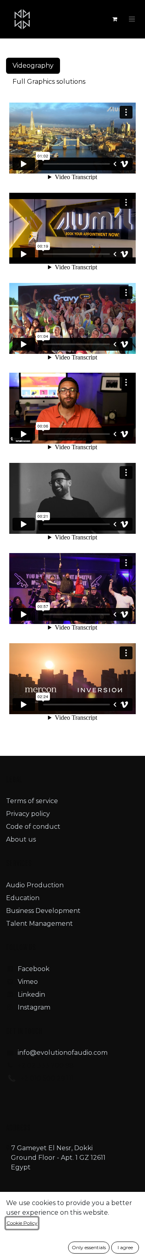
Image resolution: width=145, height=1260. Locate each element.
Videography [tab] (33, 65)
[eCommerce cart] (115, 19)
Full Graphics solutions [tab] (48, 81)
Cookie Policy (21, 1223)
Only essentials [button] (89, 1247)
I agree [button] (125, 1247)
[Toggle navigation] (132, 19)
